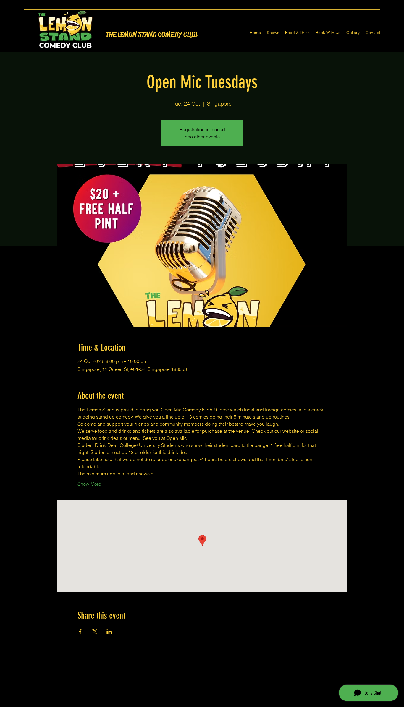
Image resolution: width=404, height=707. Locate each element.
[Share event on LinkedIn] (109, 631)
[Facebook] (193, 703)
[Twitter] (202, 703)
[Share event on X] (95, 631)
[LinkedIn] (211, 703)
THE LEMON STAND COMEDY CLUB (152, 34)
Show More (89, 484)
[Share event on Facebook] (80, 631)
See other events (202, 137)
